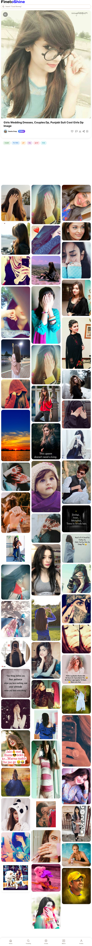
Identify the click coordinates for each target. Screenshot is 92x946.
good (36, 143)
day (30, 143)
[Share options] (27, 187)
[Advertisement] (46, 165)
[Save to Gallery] (27, 191)
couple (7, 143)
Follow (21, 131)
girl (23, 143)
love (43, 143)
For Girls (15, 143)
